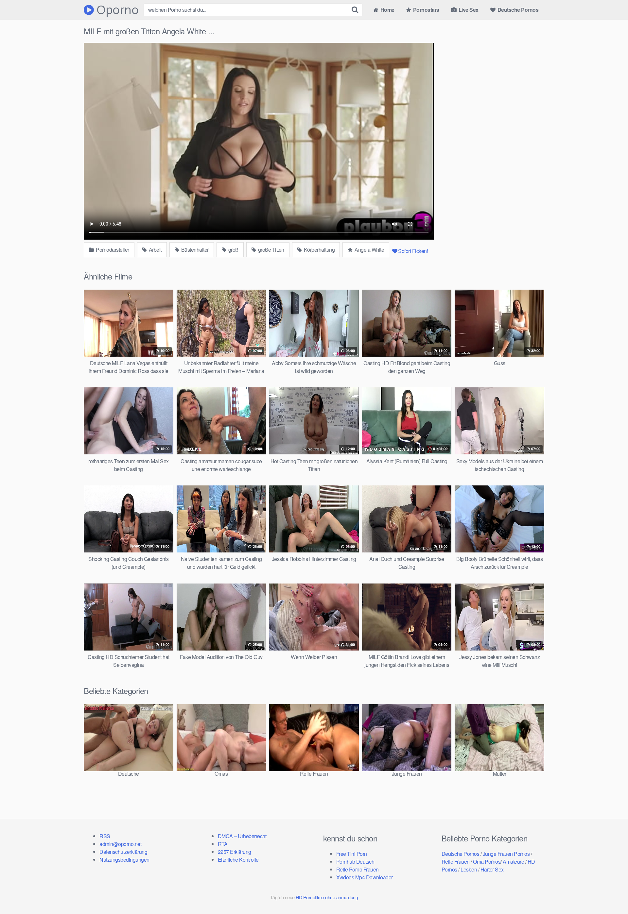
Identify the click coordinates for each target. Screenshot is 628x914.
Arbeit (155, 249)
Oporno (116, 10)
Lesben (469, 869)
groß (232, 249)
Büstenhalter (194, 249)
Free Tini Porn (351, 853)
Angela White (369, 249)
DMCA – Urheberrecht (242, 836)
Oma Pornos (486, 861)
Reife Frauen (456, 861)
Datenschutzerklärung (123, 851)
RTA (223, 844)
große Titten (270, 249)
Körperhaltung (319, 249)
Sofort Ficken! (413, 251)
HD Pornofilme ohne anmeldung (327, 897)
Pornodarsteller (112, 249)
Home (386, 9)
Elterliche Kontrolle (238, 859)
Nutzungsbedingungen (124, 859)
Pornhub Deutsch (355, 861)
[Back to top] (610, 893)
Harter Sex (492, 869)
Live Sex (468, 9)
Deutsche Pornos (517, 9)
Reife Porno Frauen (357, 869)
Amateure (513, 861)
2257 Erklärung (234, 851)
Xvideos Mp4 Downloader (364, 877)
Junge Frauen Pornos (506, 853)
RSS (104, 836)
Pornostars (425, 9)
